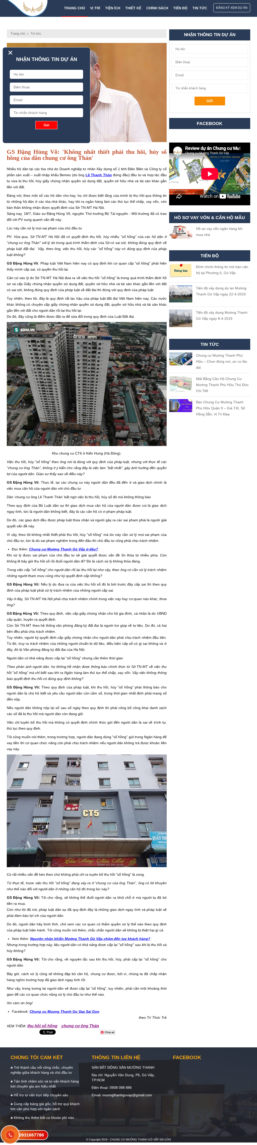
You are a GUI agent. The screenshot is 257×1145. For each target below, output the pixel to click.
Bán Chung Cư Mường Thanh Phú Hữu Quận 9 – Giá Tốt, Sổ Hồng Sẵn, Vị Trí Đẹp (220, 408)
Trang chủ (74, 8)
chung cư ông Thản (79, 1026)
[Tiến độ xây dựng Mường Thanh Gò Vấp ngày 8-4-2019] (180, 319)
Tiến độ (180, 8)
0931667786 (31, 1134)
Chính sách (157, 8)
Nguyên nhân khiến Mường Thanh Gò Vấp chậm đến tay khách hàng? (90, 939)
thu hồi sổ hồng (42, 1026)
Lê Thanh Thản (99, 175)
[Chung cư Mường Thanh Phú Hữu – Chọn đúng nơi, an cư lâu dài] (180, 359)
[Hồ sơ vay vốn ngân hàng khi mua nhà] (180, 233)
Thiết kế (133, 8)
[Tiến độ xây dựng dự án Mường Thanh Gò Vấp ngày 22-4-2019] (180, 294)
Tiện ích (112, 8)
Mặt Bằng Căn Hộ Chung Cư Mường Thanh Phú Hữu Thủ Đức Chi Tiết (222, 385)
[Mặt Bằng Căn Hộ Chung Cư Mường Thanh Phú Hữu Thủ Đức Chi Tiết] (180, 385)
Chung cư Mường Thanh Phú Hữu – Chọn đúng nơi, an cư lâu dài (221, 361)
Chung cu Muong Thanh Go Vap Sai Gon (64, 1011)
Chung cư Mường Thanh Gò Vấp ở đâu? (63, 549)
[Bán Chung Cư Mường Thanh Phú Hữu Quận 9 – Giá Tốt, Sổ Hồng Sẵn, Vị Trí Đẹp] (180, 406)
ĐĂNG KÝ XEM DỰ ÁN (231, 8)
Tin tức (199, 8)
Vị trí (95, 8)
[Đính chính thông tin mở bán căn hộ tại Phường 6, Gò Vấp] (180, 272)
